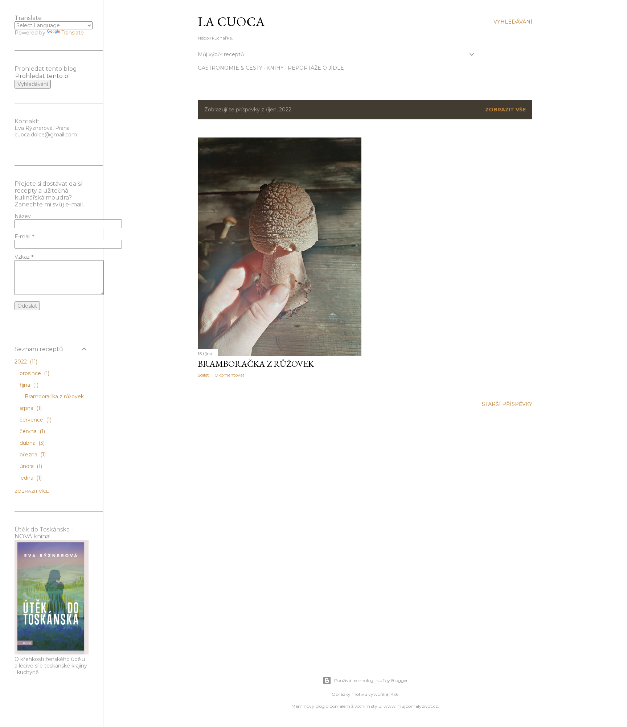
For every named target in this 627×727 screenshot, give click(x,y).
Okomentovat (229, 375)
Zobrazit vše (505, 109)
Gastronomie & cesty (230, 68)
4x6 (394, 694)
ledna (30, 478)
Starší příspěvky (507, 404)
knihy (275, 68)
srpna (30, 408)
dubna (31, 443)
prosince (34, 373)
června (32, 431)
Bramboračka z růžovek (256, 363)
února (30, 466)
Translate (72, 32)
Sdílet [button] (203, 375)
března (32, 454)
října (28, 385)
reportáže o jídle (316, 68)
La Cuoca (231, 21)
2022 (25, 361)
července (35, 419)
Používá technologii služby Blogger (371, 680)
